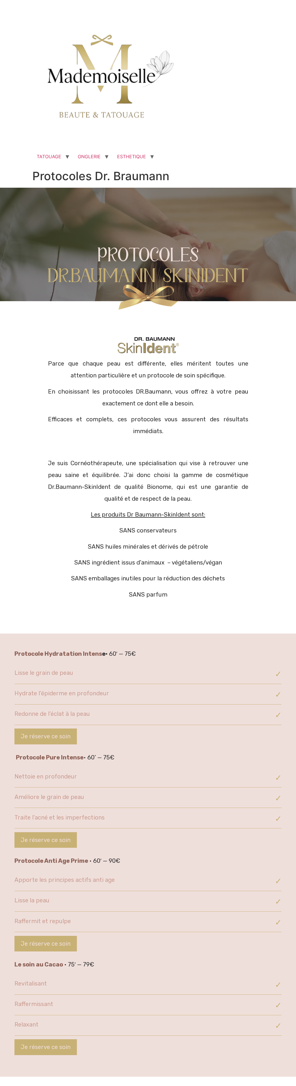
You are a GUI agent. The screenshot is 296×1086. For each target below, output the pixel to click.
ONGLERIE (89, 156)
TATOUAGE (49, 156)
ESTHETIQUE (131, 156)
